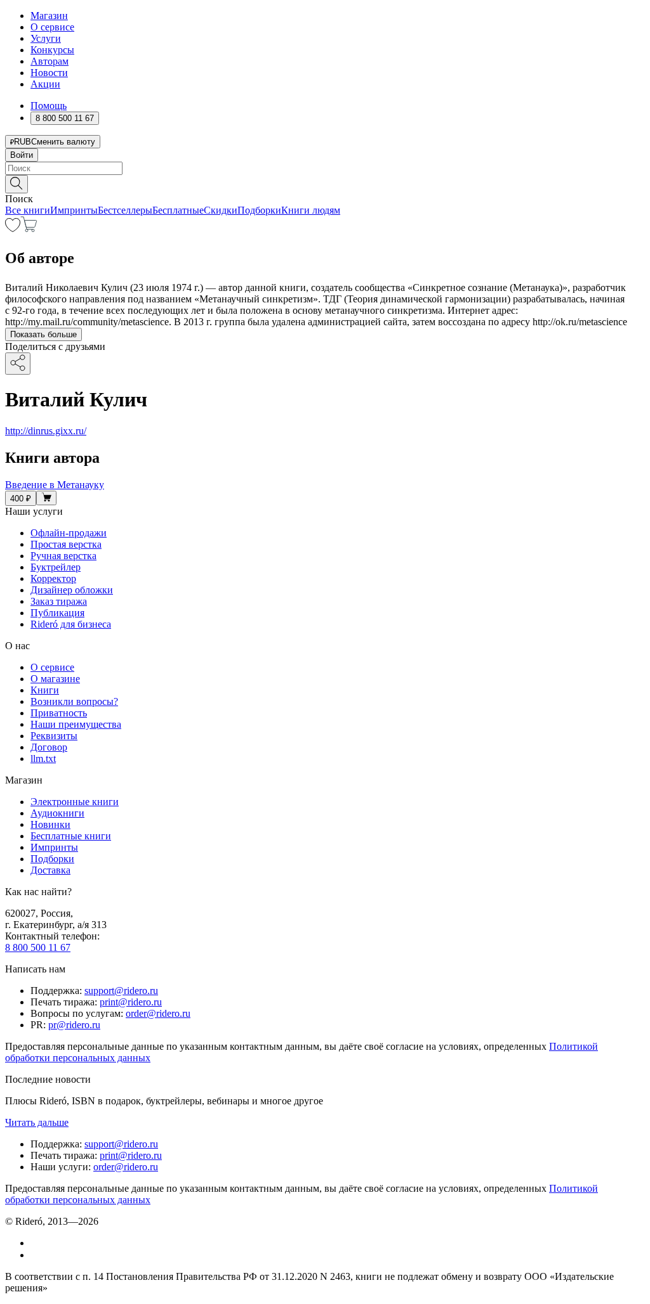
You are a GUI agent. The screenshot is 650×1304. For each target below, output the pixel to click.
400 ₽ (20, 498)
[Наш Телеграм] (35, 1254)
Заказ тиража (58, 601)
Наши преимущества (75, 724)
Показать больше (43, 334)
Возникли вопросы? (74, 701)
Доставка (50, 870)
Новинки (50, 824)
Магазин (49, 15)
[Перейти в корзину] (28, 228)
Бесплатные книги (70, 835)
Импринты (74, 210)
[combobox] (325, 168)
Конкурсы (52, 49)
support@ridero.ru (121, 990)
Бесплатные (178, 210)
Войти (21, 155)
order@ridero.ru (158, 1013)
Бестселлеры (125, 210)
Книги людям (310, 210)
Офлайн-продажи (68, 532)
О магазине (55, 678)
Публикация (57, 612)
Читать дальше (37, 1122)
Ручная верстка (63, 555)
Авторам (49, 61)
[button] (325, 183)
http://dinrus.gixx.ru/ (45, 430)
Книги (44, 690)
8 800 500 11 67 (37, 947)
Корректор (53, 578)
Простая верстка (66, 544)
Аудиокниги (57, 813)
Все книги (27, 210)
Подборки (259, 210)
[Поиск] (16, 184)
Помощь (48, 105)
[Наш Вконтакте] (37, 1242)
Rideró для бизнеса (70, 624)
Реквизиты (53, 735)
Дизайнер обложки (71, 589)
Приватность (58, 712)
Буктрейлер (55, 567)
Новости (49, 72)
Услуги (45, 38)
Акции (45, 84)
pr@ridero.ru (74, 1024)
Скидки (220, 210)
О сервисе (52, 27)
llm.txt (43, 758)
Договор (48, 747)
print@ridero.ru (131, 1002)
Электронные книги (74, 801)
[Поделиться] (17, 363)
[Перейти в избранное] (12, 228)
